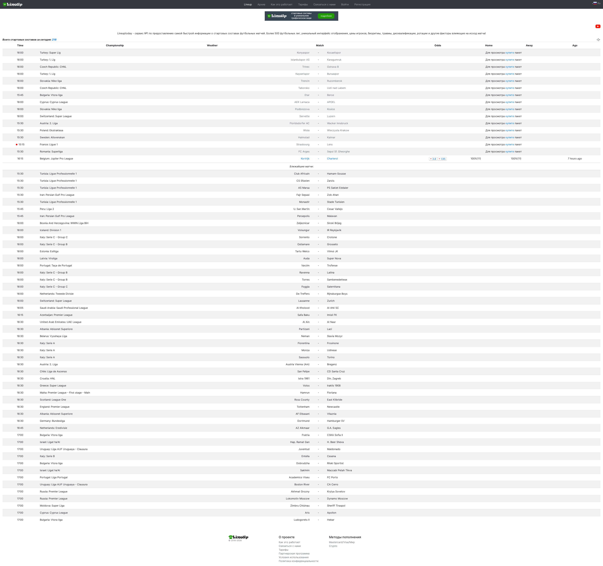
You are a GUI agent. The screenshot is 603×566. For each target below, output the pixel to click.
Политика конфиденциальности (298, 561)
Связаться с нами (324, 4)
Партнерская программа (294, 553)
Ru (598, 3)
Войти (345, 4)
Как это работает (282, 4)
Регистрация (362, 4)
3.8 (433, 159)
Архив (261, 4)
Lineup (248, 4)
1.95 (442, 159)
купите (509, 52)
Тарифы (303, 4)
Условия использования (294, 557)
